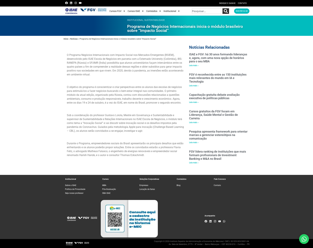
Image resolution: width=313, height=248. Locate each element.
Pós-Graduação (109, 189)
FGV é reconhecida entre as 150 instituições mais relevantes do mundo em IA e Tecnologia (217, 78)
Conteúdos (151, 11)
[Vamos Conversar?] (304, 239)
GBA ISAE (106, 193)
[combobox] (207, 11)
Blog (178, 185)
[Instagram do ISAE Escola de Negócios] (76, 3)
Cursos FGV (115, 11)
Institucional (170, 11)
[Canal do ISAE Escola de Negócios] (81, 3)
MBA (104, 185)
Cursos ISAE (134, 11)
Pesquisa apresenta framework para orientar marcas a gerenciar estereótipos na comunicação (218, 135)
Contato (242, 3)
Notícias (74, 39)
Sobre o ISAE (70, 185)
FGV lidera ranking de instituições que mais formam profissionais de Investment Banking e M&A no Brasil (217, 155)
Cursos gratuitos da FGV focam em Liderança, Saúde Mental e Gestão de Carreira (213, 115)
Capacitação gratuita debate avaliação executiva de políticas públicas (214, 96)
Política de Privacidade (75, 189)
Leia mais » (194, 65)
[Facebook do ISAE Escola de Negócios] (67, 3)
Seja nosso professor (74, 193)
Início (66, 39)
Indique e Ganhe (227, 3)
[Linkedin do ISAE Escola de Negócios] (72, 3)
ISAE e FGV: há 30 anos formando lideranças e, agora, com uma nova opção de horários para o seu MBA (218, 58)
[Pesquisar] (226, 11)
